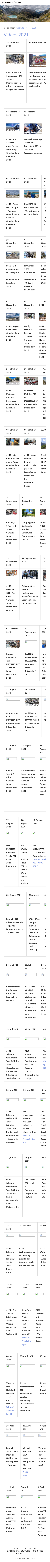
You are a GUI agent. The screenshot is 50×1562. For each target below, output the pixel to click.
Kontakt (18, 1548)
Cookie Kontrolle (25, 1553)
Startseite (20, 28)
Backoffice (38, 1551)
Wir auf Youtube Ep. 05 (29, 1139)
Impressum (30, 1548)
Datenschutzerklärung (18, 1551)
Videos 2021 (31, 28)
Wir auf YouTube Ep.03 (26, 1341)
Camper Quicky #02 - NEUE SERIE (40, 862)
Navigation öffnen (11, 2)
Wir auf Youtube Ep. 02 (10, 1410)
